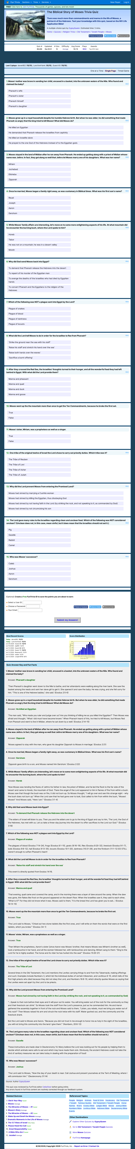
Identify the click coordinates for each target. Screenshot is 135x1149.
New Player (115, 2)
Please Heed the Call (17, 1126)
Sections (26, 2)
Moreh (12, 250)
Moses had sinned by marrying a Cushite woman (31, 493)
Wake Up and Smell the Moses (21, 1116)
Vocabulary (110, 1100)
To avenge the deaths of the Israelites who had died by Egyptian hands (39, 280)
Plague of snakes (17, 308)
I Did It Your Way (15, 1101)
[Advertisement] (67, 57)
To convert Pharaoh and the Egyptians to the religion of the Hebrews (36, 289)
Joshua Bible (121, 1106)
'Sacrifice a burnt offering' (21, 357)
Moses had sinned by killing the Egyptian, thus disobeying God (38, 498)
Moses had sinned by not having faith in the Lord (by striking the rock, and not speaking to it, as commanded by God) (63, 503)
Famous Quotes (84, 1103)
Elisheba (12, 174)
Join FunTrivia (28, 7)
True (11, 412)
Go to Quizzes (93, 1127)
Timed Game (123, 71)
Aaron (11, 208)
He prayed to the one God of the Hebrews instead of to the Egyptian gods (43, 143)
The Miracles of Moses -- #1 (20, 1107)
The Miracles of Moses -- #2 (20, 1113)
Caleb (11, 563)
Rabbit (12, 540)
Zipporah (13, 179)
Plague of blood (16, 313)
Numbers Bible (75, 1108)
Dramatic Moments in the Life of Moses (25, 1119)
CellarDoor (47, 1087)
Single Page (110, 71)
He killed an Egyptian (18, 127)
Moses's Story (14, 1110)
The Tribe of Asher (17, 470)
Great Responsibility (18, 1129)
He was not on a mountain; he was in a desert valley (33, 245)
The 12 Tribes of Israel (17, 1123)
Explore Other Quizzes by (89, 1122)
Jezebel (12, 1135)
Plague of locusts (17, 324)
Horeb (11, 234)
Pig (10, 530)
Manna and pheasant (18, 379)
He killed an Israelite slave (21, 138)
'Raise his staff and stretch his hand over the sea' (32, 347)
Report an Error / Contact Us (86, 1146)
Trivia (35, 2)
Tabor (11, 239)
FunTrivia (81, 1138)
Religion (79, 1100)
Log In (126, 2)
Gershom (13, 213)
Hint (127, 84)
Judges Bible (101, 1106)
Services (45, 2)
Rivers (79, 1106)
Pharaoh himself (16, 101)
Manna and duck (16, 389)
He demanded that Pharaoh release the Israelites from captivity (38, 132)
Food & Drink (98, 1100)
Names (72, 1106)
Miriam (12, 164)
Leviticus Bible (89, 1108)
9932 (84, 49)
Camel (12, 545)
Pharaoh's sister (16, 96)
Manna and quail (16, 384)
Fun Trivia (14, 2)
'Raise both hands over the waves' (24, 352)
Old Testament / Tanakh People (106, 1103)
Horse (123, 1103)
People (72, 1100)
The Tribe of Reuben (18, 459)
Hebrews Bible (103, 1108)
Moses (11, 1104)
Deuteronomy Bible (119, 1108)
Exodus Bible (88, 1106)
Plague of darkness (18, 319)
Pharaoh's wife (15, 91)
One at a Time (97, 71)
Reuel (11, 198)
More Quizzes (82, 1132)
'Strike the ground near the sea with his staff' (29, 342)
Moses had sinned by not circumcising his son (30, 508)
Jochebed (13, 169)
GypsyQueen (74, 28)
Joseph (12, 203)
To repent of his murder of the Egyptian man (29, 273)
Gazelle (12, 535)
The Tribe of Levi (16, 464)
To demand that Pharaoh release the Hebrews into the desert (37, 268)
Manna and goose (17, 394)
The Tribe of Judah (17, 475)
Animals (88, 1100)
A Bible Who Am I (16, 1132)
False (11, 418)
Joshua (12, 568)
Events (72, 1111)
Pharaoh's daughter (18, 106)
